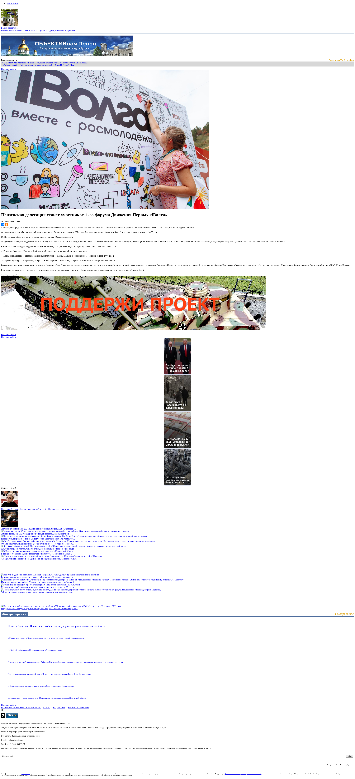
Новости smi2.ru (8, 69)
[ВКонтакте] (2, 224)
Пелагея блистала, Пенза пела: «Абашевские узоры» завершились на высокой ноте (57, 626)
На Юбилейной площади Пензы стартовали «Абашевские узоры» (35, 650)
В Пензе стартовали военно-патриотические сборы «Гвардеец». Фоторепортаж (41, 686)
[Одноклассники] (6, 224)
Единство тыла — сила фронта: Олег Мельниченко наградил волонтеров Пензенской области (47, 698)
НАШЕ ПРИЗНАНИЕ (78, 707)
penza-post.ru (25, 774)
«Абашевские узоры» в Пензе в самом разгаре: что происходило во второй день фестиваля (46, 638)
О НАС (46, 707)
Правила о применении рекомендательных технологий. (243, 774)
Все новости (12, 3)
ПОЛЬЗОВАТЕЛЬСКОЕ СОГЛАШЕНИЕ (21, 707)
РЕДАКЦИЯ (59, 707)
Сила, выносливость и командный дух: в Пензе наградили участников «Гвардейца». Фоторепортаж (49, 674)
